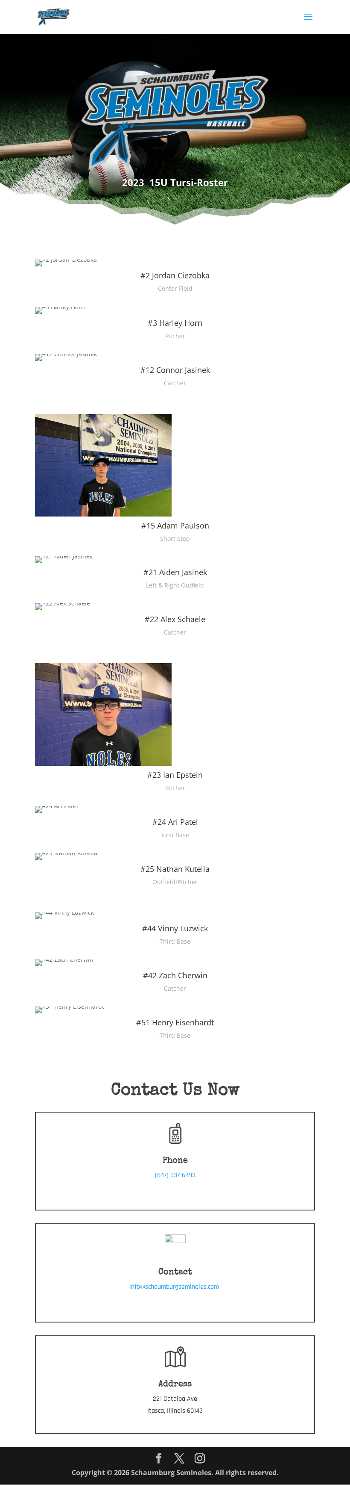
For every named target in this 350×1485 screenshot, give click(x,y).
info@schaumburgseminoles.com (175, 1286)
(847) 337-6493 (175, 1175)
